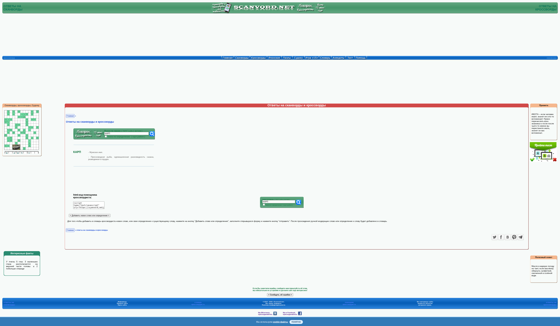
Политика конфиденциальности (273, 305)
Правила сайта (122, 303)
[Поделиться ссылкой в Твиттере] (494, 237)
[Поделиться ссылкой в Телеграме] (521, 237)
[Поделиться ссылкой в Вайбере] (514, 237)
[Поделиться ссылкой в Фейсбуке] (501, 237)
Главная (70, 116)
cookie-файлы (280, 322)
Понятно (296, 322)
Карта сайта (122, 305)
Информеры (122, 302)
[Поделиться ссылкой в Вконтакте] (508, 237)
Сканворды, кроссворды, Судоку (22, 105)
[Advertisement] (280, 34)
